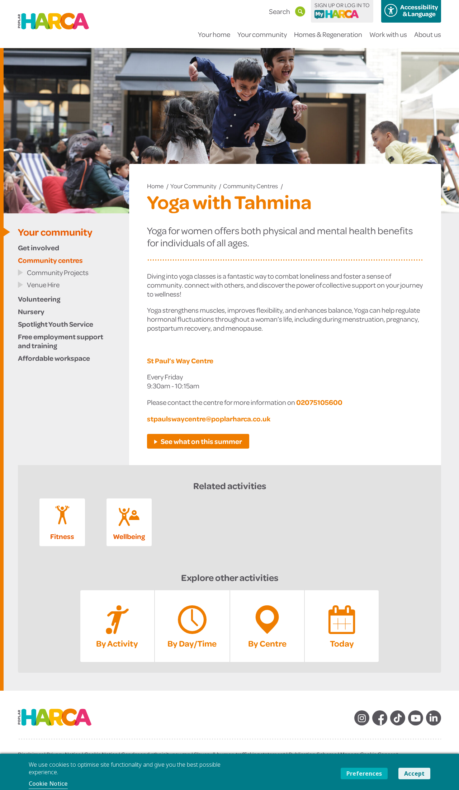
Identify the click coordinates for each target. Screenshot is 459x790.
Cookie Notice (48, 783)
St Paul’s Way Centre (180, 360)
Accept (414, 773)
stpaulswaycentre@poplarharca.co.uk (208, 418)
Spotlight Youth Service (55, 323)
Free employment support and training (60, 341)
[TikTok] (397, 717)
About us (427, 34)
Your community (262, 34)
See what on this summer (201, 441)
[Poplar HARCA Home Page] (62, 723)
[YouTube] (415, 717)
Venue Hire (43, 284)
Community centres (250, 186)
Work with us (388, 34)
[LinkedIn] (433, 717)
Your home (214, 34)
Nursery (31, 311)
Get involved (38, 247)
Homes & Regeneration (328, 34)
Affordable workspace (54, 358)
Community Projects (58, 272)
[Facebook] (379, 717)
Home (155, 186)
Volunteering (39, 298)
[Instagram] (361, 717)
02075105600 (319, 402)
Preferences (364, 773)
